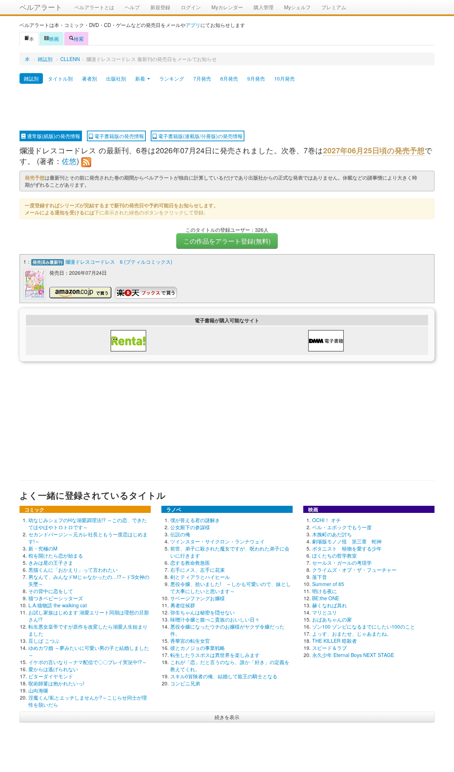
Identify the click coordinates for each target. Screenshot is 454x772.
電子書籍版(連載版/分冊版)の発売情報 (200, 135)
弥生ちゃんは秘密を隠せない (202, 612)
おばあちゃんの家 (332, 619)
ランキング (171, 78)
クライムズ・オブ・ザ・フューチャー (354, 569)
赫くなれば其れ (329, 605)
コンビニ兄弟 (185, 683)
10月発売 (284, 78)
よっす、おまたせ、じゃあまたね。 (352, 633)
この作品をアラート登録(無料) (227, 240)
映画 (54, 38)
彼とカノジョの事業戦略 (197, 647)
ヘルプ (132, 7)
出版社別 (116, 78)
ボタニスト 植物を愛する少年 (347, 548)
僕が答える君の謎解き (195, 520)
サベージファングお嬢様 (197, 598)
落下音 (319, 576)
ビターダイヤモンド (50, 676)
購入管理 (263, 7)
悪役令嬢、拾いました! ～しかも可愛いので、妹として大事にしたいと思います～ (230, 587)
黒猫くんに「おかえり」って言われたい (73, 569)
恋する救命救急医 (190, 562)
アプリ (193, 24)
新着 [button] (140, 78)
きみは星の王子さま (50, 562)
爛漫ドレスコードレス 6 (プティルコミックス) (118, 261)
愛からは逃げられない (53, 669)
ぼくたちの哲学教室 (334, 555)
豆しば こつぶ (44, 640)
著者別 (89, 78)
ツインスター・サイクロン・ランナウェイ (217, 541)
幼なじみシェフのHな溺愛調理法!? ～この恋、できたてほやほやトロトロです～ (87, 523)
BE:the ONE (325, 598)
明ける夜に (324, 591)
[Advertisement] (227, 108)
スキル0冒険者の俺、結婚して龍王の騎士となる (223, 676)
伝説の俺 (180, 534)
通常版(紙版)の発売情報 (53, 135)
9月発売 (256, 78)
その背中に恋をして (50, 591)
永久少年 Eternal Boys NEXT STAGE (353, 654)
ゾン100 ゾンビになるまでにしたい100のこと (363, 626)
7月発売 (202, 78)
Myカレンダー (227, 7)
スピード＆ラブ (329, 647)
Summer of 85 (328, 583)
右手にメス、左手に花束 (197, 569)
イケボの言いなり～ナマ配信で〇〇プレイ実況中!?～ (87, 662)
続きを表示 (227, 717)
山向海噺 (38, 690)
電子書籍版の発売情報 (118, 135)
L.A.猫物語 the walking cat (57, 605)
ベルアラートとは (94, 7)
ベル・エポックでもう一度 (342, 527)
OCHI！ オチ (326, 520)
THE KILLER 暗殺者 (334, 640)
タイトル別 (60, 78)
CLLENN (70, 58)
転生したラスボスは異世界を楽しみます (215, 654)
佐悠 (69, 160)
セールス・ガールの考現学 (342, 562)
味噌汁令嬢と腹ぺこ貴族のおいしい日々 (215, 619)
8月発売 (229, 78)
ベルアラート (41, 7)
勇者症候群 (182, 605)
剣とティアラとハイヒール (200, 576)
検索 (79, 38)
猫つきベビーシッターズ (55, 598)
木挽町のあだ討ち (332, 534)
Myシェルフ (297, 7)
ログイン (191, 7)
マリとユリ (324, 612)
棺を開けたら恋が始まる (55, 555)
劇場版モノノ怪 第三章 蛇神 (347, 541)
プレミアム (333, 7)
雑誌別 (45, 58)
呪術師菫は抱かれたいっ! (56, 683)
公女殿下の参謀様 (190, 527)
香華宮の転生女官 (190, 640)
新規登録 (160, 7)
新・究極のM (42, 548)
